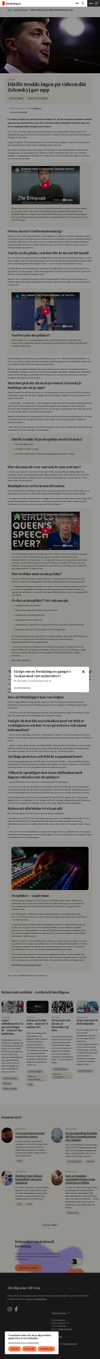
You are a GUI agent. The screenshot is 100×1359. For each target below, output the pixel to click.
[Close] (83, 672)
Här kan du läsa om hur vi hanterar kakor (23, 1343)
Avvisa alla (29, 1349)
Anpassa (14, 1349)
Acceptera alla (46, 1349)
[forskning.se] (10, 3)
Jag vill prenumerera (22, 688)
